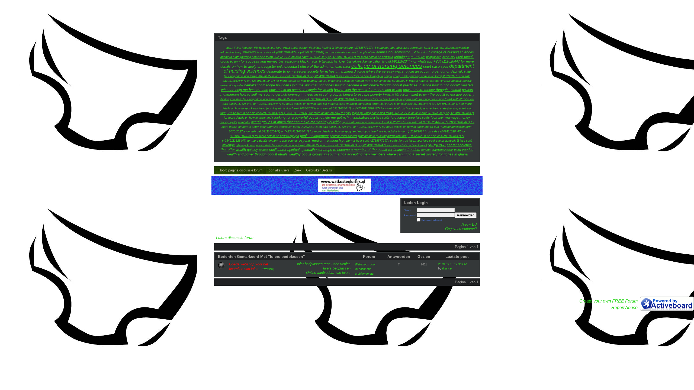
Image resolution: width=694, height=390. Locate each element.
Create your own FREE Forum (608, 301)
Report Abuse (624, 307)
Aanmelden (465, 215)
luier (300, 264)
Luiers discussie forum (235, 238)
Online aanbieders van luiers (328, 273)
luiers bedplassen (337, 268)
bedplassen (314, 264)
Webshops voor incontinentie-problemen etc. (365, 269)
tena (327, 264)
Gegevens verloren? (461, 229)
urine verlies (341, 264)
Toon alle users (278, 170)
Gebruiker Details (319, 170)
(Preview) (268, 269)
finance (447, 268)
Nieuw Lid (469, 224)
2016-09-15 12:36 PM (452, 264)
